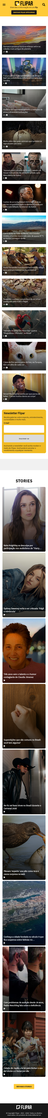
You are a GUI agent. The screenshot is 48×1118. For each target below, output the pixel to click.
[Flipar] (24, 1107)
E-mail (7, 423)
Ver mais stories (24, 1086)
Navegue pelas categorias (24, 12)
